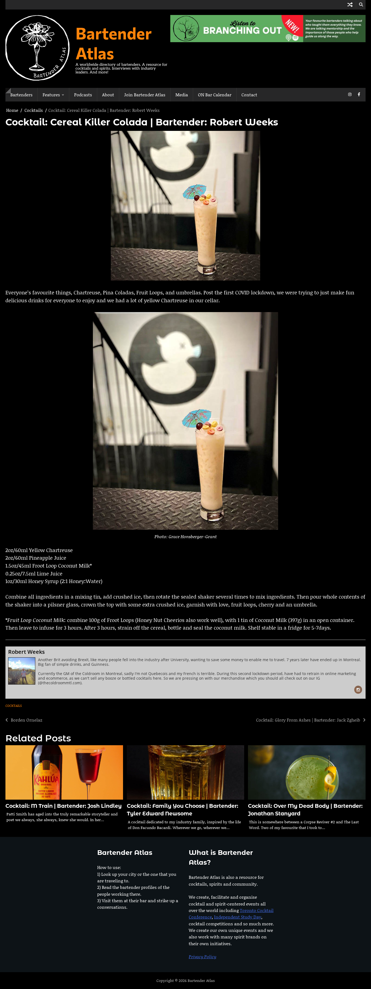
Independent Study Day (237, 917)
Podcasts (83, 94)
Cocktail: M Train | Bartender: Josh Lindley (63, 806)
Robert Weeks (26, 651)
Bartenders (21, 94)
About (108, 94)
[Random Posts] (350, 5)
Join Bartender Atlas (144, 94)
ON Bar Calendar (214, 94)
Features (51, 94)
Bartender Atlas (114, 43)
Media (181, 94)
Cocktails (13, 705)
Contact (249, 94)
